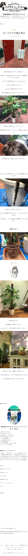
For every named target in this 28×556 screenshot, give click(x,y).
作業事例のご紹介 (4, 479)
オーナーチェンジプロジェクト (7, 483)
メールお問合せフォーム (5, 440)
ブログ (1, 486)
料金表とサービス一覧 (5, 469)
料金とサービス (14, 545)
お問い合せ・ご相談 (11, 549)
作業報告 (14, 30)
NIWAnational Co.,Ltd (12, 552)
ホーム (2, 545)
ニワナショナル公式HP (21, 459)
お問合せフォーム (4, 472)
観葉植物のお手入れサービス (14, 14)
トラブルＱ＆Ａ (3, 476)
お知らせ (7, 545)
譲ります (20, 549)
